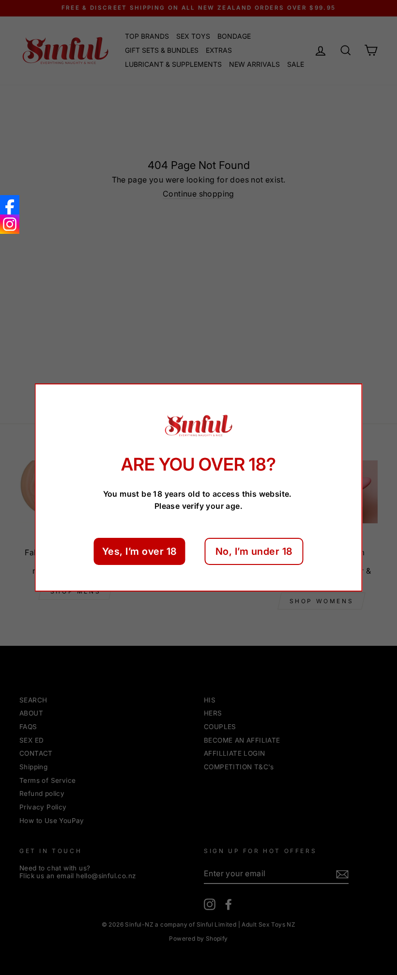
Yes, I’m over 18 (139, 551)
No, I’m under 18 (254, 551)
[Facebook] (9, 204)
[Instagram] (9, 224)
